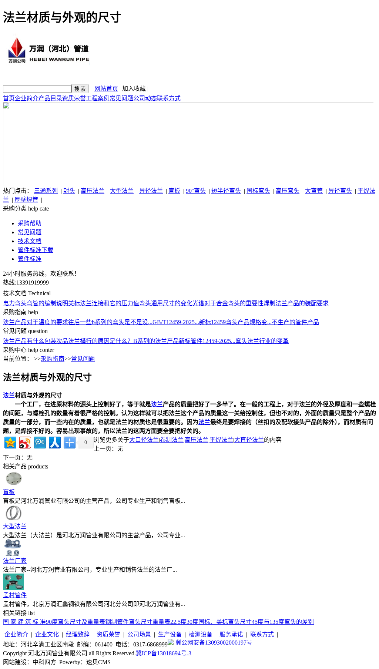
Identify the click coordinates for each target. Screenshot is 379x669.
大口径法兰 (144, 440)
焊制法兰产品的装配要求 (296, 303)
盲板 (174, 191)
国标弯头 (258, 191)
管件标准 (29, 259)
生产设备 (170, 634)
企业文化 (47, 634)
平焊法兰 (221, 440)
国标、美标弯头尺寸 (225, 622)
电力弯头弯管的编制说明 (35, 303)
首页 (9, 98)
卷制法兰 (172, 440)
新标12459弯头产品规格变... (235, 322)
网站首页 (106, 88)
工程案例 (98, 98)
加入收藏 (134, 88)
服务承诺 (231, 634)
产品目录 (50, 98)
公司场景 (139, 634)
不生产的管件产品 (295, 322)
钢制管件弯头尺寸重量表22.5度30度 (151, 622)
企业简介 (26, 98)
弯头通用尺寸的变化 (165, 303)
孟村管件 (15, 595)
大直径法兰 (249, 440)
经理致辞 (78, 634)
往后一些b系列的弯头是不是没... (110, 322)
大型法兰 (122, 191)
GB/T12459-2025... (175, 322)
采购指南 (52, 359)
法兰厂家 (15, 561)
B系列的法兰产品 (156, 341)
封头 (69, 191)
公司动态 (145, 98)
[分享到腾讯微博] (39, 441)
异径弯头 (340, 191)
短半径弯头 (226, 191)
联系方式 (169, 98)
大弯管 (314, 191)
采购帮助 (29, 223)
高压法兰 (92, 191)
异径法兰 (151, 191)
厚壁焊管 (26, 199)
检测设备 (200, 634)
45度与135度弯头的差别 (283, 622)
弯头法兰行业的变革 (262, 341)
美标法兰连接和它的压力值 (103, 303)
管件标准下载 (35, 250)
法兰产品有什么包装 (29, 341)
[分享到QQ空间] (10, 441)
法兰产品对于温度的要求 (35, 322)
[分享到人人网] (54, 441)
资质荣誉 (74, 98)
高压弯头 (287, 191)
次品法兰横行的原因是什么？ (94, 341)
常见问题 (121, 98)
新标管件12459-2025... (207, 341)
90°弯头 (196, 191)
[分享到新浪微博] (24, 441)
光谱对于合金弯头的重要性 (228, 303)
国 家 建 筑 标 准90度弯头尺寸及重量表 (54, 622)
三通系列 (46, 191)
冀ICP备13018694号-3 (163, 653)
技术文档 (29, 241)
